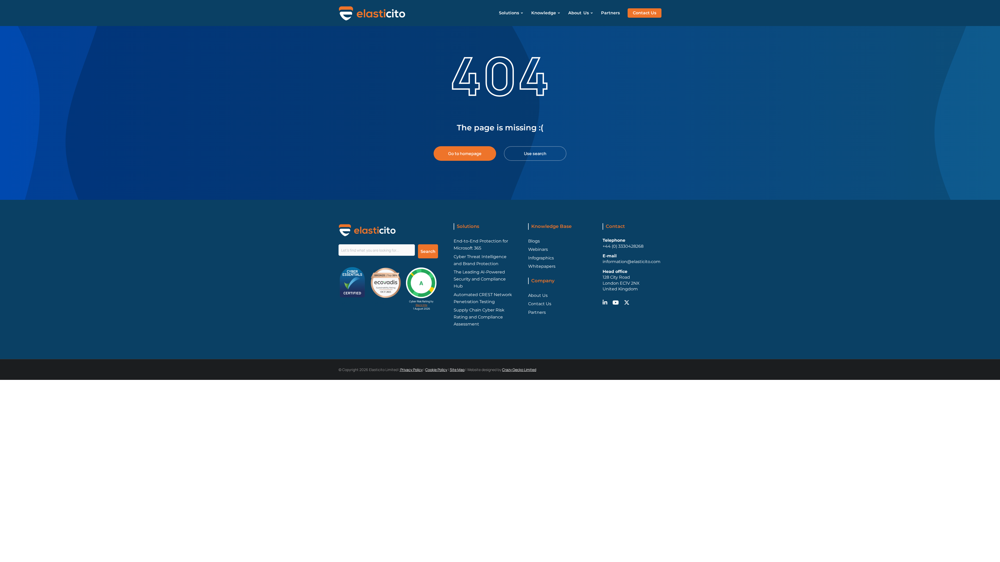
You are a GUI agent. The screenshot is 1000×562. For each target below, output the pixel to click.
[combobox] (377, 250)
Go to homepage (465, 153)
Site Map (457, 369)
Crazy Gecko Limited (519, 369)
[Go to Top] (987, 549)
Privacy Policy (411, 369)
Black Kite (421, 305)
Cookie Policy (436, 369)
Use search (535, 153)
